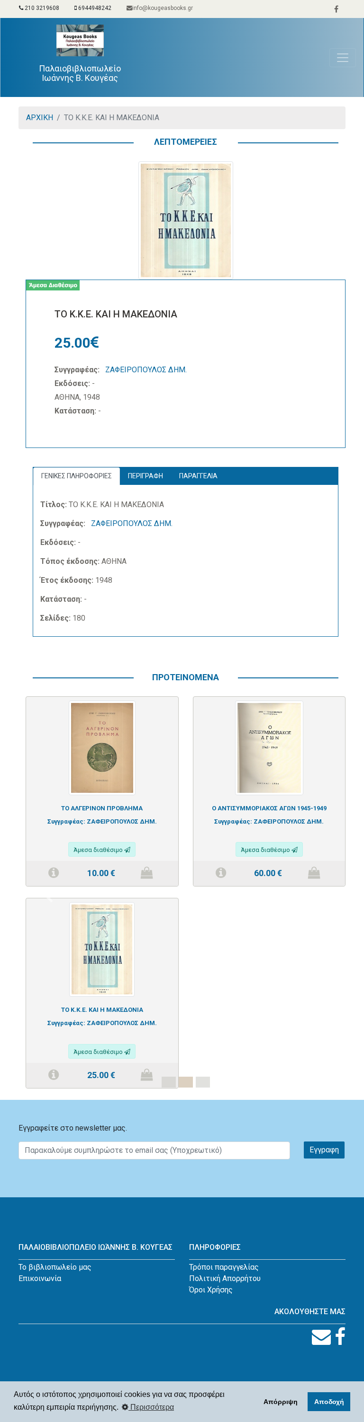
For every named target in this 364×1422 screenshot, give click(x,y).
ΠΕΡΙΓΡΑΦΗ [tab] (145, 476)
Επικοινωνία (39, 1278)
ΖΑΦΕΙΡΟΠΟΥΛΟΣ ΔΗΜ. (146, 369)
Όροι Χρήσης (211, 1289)
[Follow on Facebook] (340, 1337)
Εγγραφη (324, 1149)
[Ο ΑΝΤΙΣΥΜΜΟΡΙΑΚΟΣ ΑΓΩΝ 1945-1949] (269, 747)
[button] (49, 897)
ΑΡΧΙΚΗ (39, 117)
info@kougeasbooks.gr (162, 8)
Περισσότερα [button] (151, 1407)
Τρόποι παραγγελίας (224, 1267)
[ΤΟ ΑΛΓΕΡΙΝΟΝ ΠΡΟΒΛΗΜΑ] (102, 747)
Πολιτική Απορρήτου (225, 1278)
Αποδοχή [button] (329, 1401)
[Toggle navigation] (342, 57)
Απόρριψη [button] (281, 1401)
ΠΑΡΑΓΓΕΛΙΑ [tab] (198, 476)
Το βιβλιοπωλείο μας (54, 1267)
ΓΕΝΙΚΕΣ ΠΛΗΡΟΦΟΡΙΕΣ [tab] (76, 476)
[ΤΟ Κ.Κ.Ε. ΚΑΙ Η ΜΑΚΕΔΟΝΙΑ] (102, 949)
